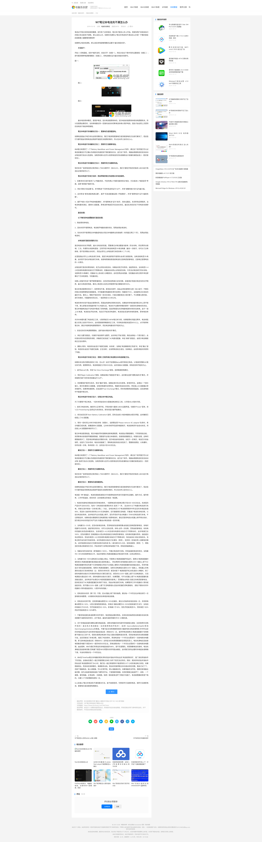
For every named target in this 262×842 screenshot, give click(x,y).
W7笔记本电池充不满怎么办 (111, 22)
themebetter (137, 824)
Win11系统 (155, 7)
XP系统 (165, 7)
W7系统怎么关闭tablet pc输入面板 (86, 738)
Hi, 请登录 (75, 3)
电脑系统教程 (89, 13)
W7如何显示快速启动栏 (140, 738)
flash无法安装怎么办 (81, 762)
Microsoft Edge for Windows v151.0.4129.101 (171, 188)
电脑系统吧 (80, 7)
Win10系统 (144, 7)
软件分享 (183, 7)
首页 (126, 7)
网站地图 (147, 824)
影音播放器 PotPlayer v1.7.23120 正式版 (169, 177)
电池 (111, 729)
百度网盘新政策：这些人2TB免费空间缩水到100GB (120, 764)
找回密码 (91, 3)
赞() (130, 26)
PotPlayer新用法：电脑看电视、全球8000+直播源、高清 (83, 786)
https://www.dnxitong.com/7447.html (96, 705)
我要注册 (83, 3)
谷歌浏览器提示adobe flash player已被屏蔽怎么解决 (102, 764)
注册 (117, 806)
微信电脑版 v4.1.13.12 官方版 (165, 173)
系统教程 (173, 7)
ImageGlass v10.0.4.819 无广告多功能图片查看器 (172, 169)
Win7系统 (134, 7)
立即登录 (107, 806)
